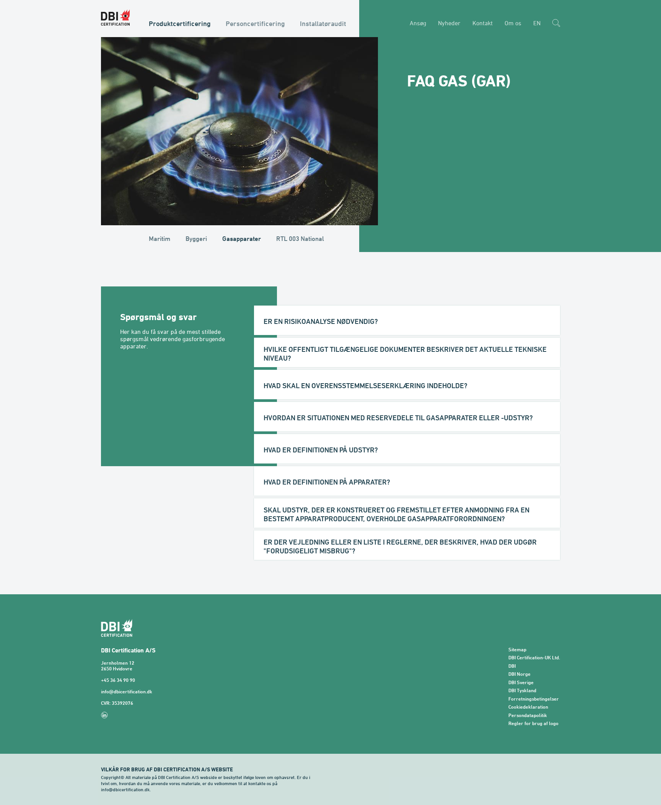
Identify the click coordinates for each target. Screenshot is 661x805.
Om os (513, 23)
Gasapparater (241, 238)
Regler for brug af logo (533, 723)
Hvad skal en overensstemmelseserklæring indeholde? (365, 385)
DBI (512, 666)
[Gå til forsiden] (115, 18)
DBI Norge (519, 674)
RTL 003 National (300, 238)
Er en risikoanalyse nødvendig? (321, 321)
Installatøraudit (323, 23)
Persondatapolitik (527, 715)
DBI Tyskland (522, 690)
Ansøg (418, 23)
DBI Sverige (521, 682)
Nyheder (449, 23)
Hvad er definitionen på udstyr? (321, 450)
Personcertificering (255, 23)
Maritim (159, 238)
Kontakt (482, 23)
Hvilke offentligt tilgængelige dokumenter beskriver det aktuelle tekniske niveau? (405, 353)
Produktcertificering (180, 23)
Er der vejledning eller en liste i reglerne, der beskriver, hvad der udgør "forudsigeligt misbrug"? (400, 546)
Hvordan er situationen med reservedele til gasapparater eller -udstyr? (398, 417)
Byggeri (196, 238)
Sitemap (517, 649)
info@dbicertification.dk (126, 691)
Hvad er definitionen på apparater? (327, 482)
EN (537, 23)
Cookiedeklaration (528, 707)
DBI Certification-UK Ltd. (534, 657)
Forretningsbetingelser (533, 699)
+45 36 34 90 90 (118, 680)
